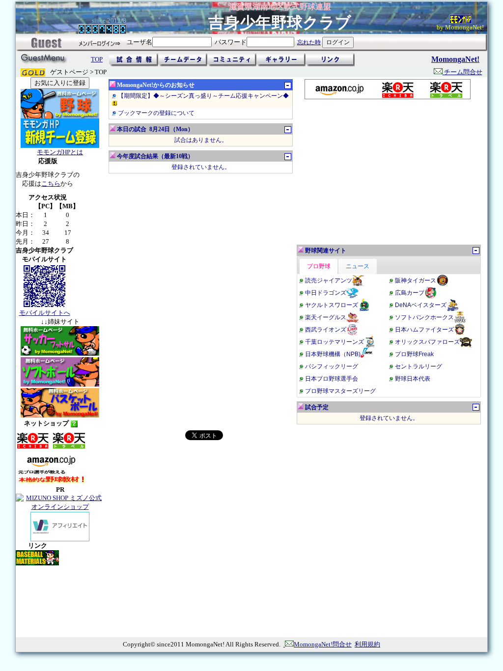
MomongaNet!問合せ (323, 644)
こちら (50, 183)
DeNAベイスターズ (421, 305)
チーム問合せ (462, 72)
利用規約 (367, 644)
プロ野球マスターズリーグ (340, 391)
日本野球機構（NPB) (333, 354)
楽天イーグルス (325, 317)
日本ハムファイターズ (424, 329)
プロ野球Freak (414, 354)
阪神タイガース (415, 280)
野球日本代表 (412, 378)
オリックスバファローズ (427, 341)
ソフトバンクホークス (424, 317)
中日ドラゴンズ (325, 292)
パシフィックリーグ (331, 366)
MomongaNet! (455, 59)
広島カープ (409, 292)
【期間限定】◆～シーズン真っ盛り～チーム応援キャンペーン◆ (203, 95)
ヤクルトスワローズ (331, 305)
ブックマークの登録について (156, 113)
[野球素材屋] (37, 563)
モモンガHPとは (60, 152)
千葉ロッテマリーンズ (334, 341)
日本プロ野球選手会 (331, 378)
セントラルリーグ (418, 366)
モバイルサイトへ (44, 312)
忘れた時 (309, 42)
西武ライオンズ (325, 329)
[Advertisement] (387, 172)
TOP (97, 59)
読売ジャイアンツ (328, 280)
